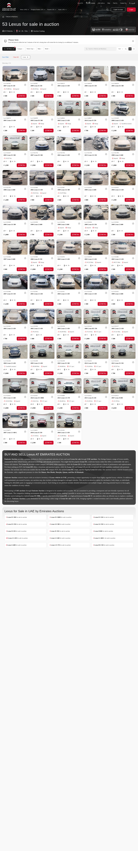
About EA (80, 3)
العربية (133, 3)
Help (108, 3)
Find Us (115, 3)
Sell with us (101, 3)
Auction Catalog (38, 31)
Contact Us (123, 3)
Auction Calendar (90, 3)
